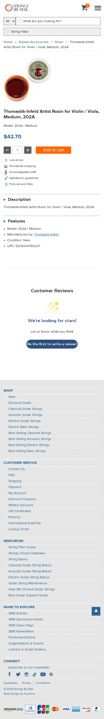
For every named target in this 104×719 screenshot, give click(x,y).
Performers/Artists (22, 637)
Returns (14, 517)
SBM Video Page (20, 625)
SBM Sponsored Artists (25, 619)
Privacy (26, 683)
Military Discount (20, 505)
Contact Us (16, 469)
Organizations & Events (26, 643)
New (11, 397)
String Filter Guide (22, 547)
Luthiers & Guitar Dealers (27, 649)
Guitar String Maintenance (27, 583)
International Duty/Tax (24, 523)
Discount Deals (19, 403)
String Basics (18, 559)
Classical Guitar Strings (25, 409)
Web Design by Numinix (19, 694)
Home (8, 42)
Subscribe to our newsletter (29, 667)
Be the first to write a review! (52, 344)
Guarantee (10, 683)
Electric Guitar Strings (24, 421)
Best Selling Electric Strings (28, 445)
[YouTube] (42, 675)
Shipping (15, 481)
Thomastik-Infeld (46, 234)
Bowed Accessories (34, 42)
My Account (17, 493)
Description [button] (19, 199)
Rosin (59, 42)
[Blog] (51, 675)
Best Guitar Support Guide (28, 595)
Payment (14, 487)
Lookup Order (19, 529)
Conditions (43, 683)
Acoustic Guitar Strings (25, 415)
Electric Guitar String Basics (29, 577)
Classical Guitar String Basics (30, 565)
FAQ (11, 475)
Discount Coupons (22, 499)
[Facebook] (10, 675)
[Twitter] (18, 675)
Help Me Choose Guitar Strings (31, 589)
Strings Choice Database (26, 553)
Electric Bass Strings (23, 427)
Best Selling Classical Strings (29, 433)
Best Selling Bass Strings (27, 451)
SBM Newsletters (21, 631)
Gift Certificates (19, 511)
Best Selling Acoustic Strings (29, 439)
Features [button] (16, 221)
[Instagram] (26, 675)
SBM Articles (17, 613)
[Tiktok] (34, 675)
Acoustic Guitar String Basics (30, 571)
